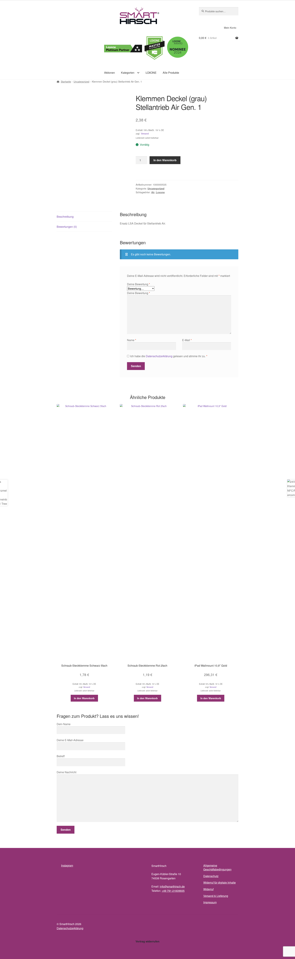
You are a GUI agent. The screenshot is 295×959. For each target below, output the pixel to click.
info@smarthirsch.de (172, 886)
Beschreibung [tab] (65, 217)
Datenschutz (211, 876)
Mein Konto (230, 27)
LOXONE (151, 73)
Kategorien (127, 73)
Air (152, 192)
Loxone (160, 192)
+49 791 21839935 (173, 891)
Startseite (66, 81)
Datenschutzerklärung (159, 356)
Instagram (67, 865)
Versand (145, 133)
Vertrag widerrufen (147, 941)
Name (131, 340)
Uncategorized (81, 81)
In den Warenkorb (165, 160)
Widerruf (208, 889)
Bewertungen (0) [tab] (67, 227)
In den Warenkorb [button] (84, 698)
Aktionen (109, 73)
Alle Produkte (171, 73)
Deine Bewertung (138, 284)
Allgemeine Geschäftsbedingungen (217, 867)
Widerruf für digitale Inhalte (219, 882)
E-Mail (187, 340)
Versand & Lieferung (215, 896)
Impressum (210, 902)
